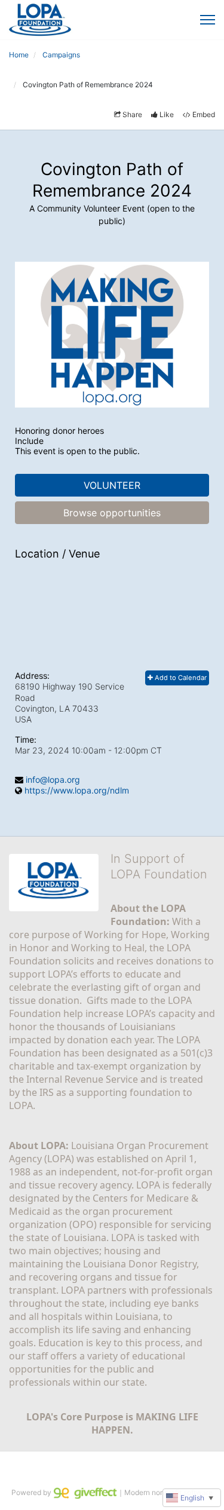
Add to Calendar (180, 677)
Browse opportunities (112, 513)
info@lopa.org (53, 779)
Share (132, 114)
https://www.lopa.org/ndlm (76, 790)
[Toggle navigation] (207, 20)
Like (166, 114)
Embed (203, 114)
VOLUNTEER (112, 485)
